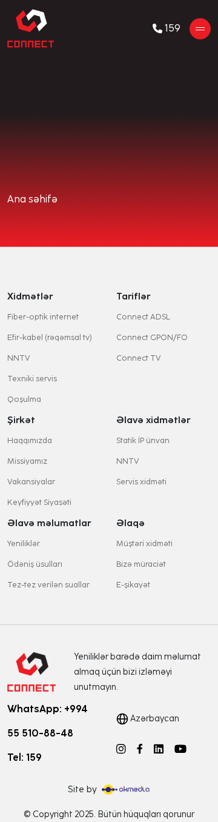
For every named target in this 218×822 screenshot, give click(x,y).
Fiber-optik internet (43, 316)
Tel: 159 (24, 757)
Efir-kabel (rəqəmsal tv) (49, 337)
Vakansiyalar (31, 481)
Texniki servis (32, 378)
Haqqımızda (29, 440)
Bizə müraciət (141, 564)
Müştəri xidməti (144, 543)
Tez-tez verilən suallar (48, 584)
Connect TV (138, 358)
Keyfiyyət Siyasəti (39, 502)
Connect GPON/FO (152, 337)
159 (172, 28)
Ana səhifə (32, 199)
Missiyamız (27, 461)
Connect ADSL (143, 316)
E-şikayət (133, 584)
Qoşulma (24, 399)
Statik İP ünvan (143, 440)
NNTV (18, 358)
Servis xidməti (141, 481)
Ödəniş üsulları (34, 564)
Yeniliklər (23, 543)
